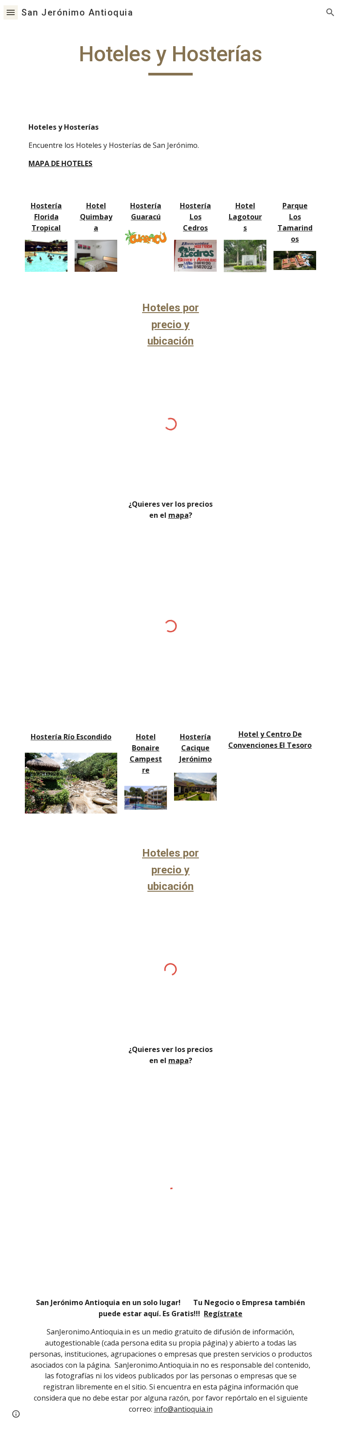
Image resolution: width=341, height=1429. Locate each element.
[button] (10, 12)
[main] (170, 58)
